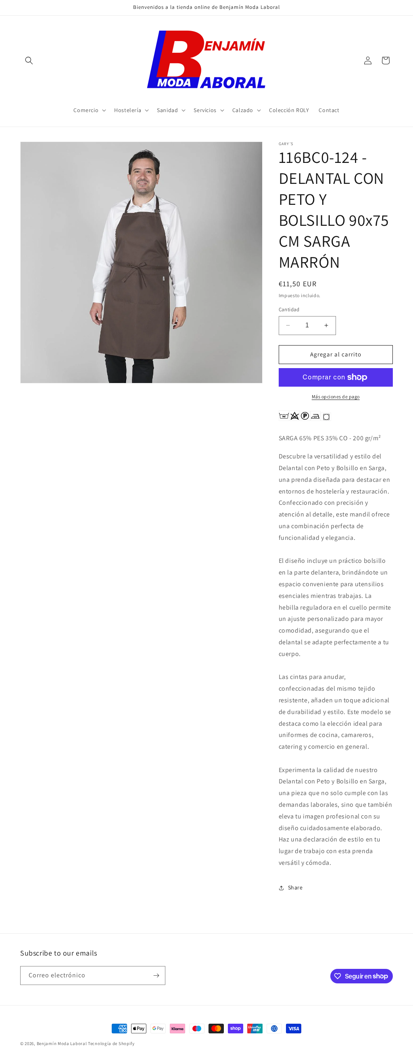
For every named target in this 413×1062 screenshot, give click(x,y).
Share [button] (295, 887)
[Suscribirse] (156, 975)
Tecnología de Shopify (111, 1043)
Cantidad (289, 309)
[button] (29, 60)
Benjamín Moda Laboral (62, 1043)
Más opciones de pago (336, 397)
